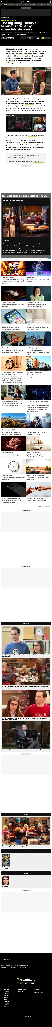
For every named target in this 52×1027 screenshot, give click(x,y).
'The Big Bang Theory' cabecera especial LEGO (15, 846)
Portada (3, 17)
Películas (6, 995)
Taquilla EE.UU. (18, 4)
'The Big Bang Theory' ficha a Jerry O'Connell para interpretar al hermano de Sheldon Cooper (25, 687)
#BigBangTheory (35, 155)
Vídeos (6, 999)
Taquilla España (41, 4)
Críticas (6, 1005)
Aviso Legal (36, 989)
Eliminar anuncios (26, 7)
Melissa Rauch (32, 136)
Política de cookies (38, 992)
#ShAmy (26, 155)
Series (6, 997)
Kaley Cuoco (29, 103)
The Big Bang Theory (25, 54)
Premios (6, 1001)
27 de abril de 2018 (38, 162)
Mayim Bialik (10, 61)
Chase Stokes (33, 4)
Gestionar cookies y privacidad (41, 994)
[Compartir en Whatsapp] (38, 38)
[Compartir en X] (35, 38)
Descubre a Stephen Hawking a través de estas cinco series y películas (23, 750)
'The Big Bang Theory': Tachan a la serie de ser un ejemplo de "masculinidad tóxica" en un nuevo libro (24, 718)
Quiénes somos (22, 989)
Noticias (8, 17)
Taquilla (6, 1003)
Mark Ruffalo (11, 4)
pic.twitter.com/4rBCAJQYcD (16, 157)
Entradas (6, 1007)
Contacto (20, 991)
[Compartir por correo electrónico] (30, 38)
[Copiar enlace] (27, 38)
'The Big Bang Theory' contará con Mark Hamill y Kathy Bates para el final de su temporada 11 (26, 655)
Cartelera (7, 993)
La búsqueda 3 (25, 4)
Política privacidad (39, 991)
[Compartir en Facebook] (33, 38)
